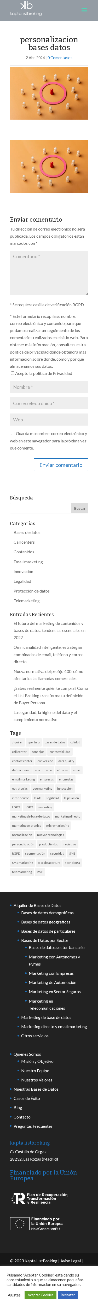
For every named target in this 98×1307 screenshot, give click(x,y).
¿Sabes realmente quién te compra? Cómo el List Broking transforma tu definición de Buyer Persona (51, 695)
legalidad (53, 798)
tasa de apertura (49, 863)
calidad (75, 742)
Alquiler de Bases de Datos (37, 905)
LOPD (29, 807)
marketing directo (67, 816)
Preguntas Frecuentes (33, 1126)
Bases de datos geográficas (45, 921)
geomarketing (42, 788)
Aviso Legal (70, 1260)
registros (70, 844)
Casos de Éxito (27, 1098)
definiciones (21, 770)
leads (38, 798)
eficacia (62, 770)
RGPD (16, 853)
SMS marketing (22, 863)
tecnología (72, 863)
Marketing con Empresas (51, 973)
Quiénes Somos (27, 1053)
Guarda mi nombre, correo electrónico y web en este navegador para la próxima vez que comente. (48, 440)
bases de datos (55, 742)
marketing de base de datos (31, 816)
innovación (65, 788)
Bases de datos (27, 532)
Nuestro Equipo (35, 1070)
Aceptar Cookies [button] (40, 1295)
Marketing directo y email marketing (54, 1026)
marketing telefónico (26, 826)
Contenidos (24, 551)
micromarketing (57, 826)
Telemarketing (27, 600)
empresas (47, 779)
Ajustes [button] (14, 1295)
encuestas (66, 779)
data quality (66, 761)
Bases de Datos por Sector (44, 940)
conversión (45, 761)
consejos (38, 752)
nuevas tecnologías (50, 835)
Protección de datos (32, 590)
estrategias (20, 788)
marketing (45, 807)
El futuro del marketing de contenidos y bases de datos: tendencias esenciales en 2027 (49, 630)
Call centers (24, 541)
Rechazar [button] (68, 1295)
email (76, 770)
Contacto (22, 1116)
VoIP (40, 872)
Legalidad (22, 581)
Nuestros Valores (36, 1079)
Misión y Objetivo (37, 1061)
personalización (23, 844)
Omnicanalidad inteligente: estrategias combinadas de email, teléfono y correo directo (49, 654)
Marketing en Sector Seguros (55, 991)
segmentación (35, 853)
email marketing (23, 779)
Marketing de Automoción (52, 982)
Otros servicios (35, 1035)
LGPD (16, 807)
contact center (22, 761)
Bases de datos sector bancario (57, 947)
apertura (34, 742)
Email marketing (28, 561)
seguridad (57, 853)
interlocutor (20, 798)
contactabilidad (60, 752)
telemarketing (22, 872)
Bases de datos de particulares (48, 930)
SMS (72, 853)
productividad (49, 844)
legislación (71, 798)
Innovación (23, 571)
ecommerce (43, 770)
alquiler (17, 742)
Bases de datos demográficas (47, 912)
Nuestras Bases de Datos (36, 1088)
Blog (18, 1107)
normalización (22, 835)
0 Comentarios (60, 57)
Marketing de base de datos (46, 1017)
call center (19, 752)
